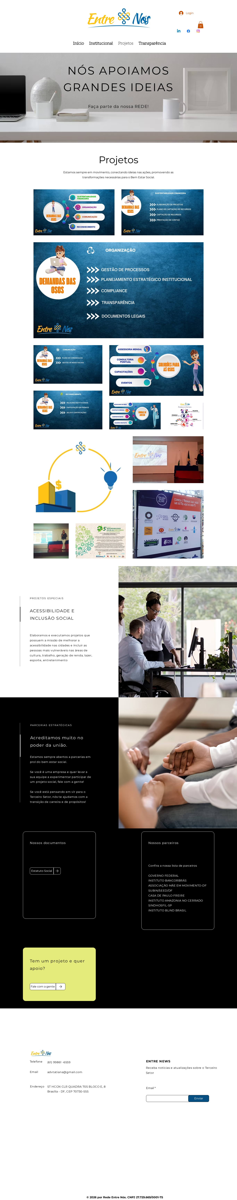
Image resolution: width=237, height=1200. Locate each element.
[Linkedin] (179, 31)
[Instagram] (198, 31)
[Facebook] (188, 31)
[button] (201, 24)
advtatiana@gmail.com (64, 1072)
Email (150, 1088)
